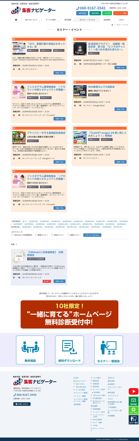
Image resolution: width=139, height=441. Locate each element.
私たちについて (31, 19)
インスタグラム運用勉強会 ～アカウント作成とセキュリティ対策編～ (46, 88)
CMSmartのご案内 (99, 395)
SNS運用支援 (97, 398)
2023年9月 (95, 227)
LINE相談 (107, 13)
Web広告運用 (97, 419)
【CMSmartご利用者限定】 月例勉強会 (45, 253)
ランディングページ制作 (99, 416)
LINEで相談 (134, 413)
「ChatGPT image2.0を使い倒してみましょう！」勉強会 (107, 134)
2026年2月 (89, 221)
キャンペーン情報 (80, 392)
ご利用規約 (112, 407)
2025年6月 (17, 224)
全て (24, 221)
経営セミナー (75, 235)
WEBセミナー (59, 235)
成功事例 (67, 19)
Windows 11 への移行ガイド (99, 402)
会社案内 (106, 19)
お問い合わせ (22, 404)
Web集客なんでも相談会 (101, 86)
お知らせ (111, 377)
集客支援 (96, 381)
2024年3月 (37, 227)
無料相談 (82, 13)
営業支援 (96, 384)
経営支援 (96, 386)
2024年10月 (87, 224)
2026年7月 (33, 221)
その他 (95, 425)
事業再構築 (96, 409)
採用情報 (111, 415)
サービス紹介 (51, 19)
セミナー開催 (97, 422)
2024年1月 (60, 227)
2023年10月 (83, 227)
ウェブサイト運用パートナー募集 (80, 400)
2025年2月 (51, 224)
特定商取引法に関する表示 (115, 403)
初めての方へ (80, 384)
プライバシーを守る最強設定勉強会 (46, 132)
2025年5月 (28, 224)
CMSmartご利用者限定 (23, 235)
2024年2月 (48, 227)
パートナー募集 (120, 13)
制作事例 (97, 392)
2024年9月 (98, 224)
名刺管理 (77, 404)
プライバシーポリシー (115, 388)
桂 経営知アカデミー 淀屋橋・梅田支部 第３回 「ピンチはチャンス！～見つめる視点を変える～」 (106, 46)
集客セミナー (42, 235)
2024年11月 (74, 224)
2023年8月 (106, 227)
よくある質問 (80, 390)
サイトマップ (113, 395)
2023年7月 (117, 227)
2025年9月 (123, 221)
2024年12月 (62, 224)
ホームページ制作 (99, 389)
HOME (76, 377)
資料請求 (95, 13)
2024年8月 (110, 224)
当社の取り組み (81, 387)
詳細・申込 (59, 73)
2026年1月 (100, 221)
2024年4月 (26, 227)
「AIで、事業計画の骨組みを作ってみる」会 (46, 45)
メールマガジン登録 (115, 411)
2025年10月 (112, 221)
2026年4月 (66, 221)
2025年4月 (40, 224)
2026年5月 (55, 221)
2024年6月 (121, 224)
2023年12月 (71, 227)
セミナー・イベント (87, 19)
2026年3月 (78, 221)
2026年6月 (44, 221)
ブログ (121, 19)
